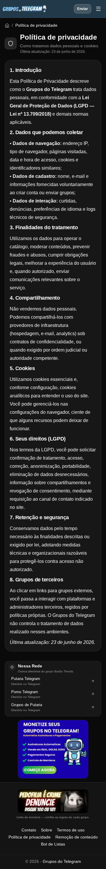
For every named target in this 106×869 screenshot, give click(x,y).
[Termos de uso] (53, 801)
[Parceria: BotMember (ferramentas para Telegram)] (53, 749)
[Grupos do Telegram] (24, 8)
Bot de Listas (53, 844)
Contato (28, 830)
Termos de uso (71, 830)
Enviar (82, 9)
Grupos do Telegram (62, 861)
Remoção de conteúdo (76, 837)
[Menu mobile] (98, 9)
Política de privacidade (30, 837)
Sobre (46, 830)
